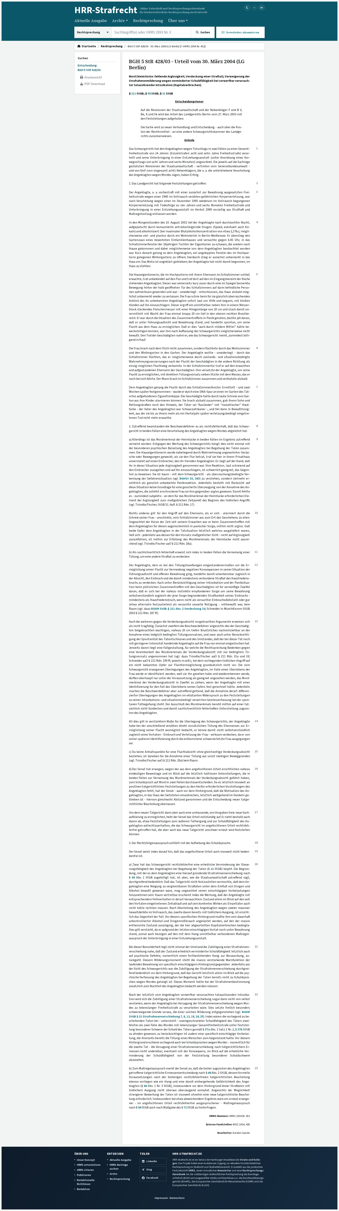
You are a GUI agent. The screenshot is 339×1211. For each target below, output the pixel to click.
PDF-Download (94, 84)
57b (240, 1029)
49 (149, 93)
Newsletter (224, 1170)
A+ (261, 7)
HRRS (192, 1170)
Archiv (113, 1174)
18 (192, 1016)
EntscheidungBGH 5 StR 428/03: (89, 67)
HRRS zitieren (85, 1170)
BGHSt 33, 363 (190, 478)
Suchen (83, 58)
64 (139, 1107)
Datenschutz (177, 1198)
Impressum (161, 1198)
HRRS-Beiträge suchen (119, 1167)
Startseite (88, 46)
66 (209, 1073)
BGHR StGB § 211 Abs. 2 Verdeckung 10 (178, 609)
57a (207, 1029)
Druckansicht (92, 77)
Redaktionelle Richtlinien (86, 1182)
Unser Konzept (86, 1160)
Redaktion (83, 1189)
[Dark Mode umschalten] (247, 8)
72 (185, 1107)
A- (254, 7)
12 (188, 1016)
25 (201, 1016)
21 (163, 93)
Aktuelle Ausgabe (90, 20)
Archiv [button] (118, 20)
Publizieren (84, 1175)
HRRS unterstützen (88, 1165)
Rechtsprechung (148, 20)
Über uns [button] (176, 20)
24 (197, 1016)
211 (133, 93)
